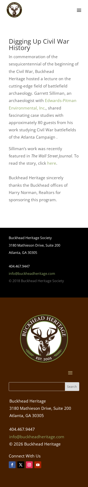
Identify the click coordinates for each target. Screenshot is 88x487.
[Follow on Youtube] (37, 464)
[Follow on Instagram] (29, 464)
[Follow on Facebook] (12, 464)
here (51, 163)
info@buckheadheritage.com (32, 273)
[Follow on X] (20, 464)
